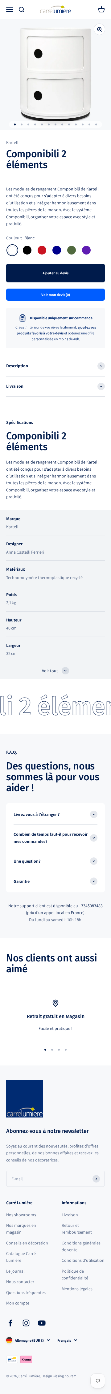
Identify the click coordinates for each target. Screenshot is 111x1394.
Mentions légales (77, 1289)
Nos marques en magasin (21, 1228)
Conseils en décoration (27, 1243)
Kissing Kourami (65, 1376)
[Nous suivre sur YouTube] (42, 1323)
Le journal (15, 1271)
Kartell (12, 142)
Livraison (70, 1215)
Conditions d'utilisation (83, 1260)
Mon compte (17, 1303)
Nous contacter (20, 1281)
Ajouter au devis (55, 273)
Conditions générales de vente (81, 1246)
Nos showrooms (21, 1215)
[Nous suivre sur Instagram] (26, 1323)
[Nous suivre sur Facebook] (10, 1323)
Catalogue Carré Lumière (21, 1257)
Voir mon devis (55, 294)
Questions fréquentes (26, 1292)
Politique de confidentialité (75, 1274)
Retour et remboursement (77, 1228)
